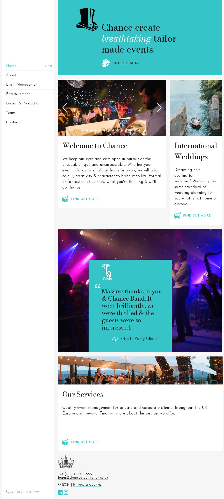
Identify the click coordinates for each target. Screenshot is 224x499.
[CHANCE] (28, 29)
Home (11, 66)
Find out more (125, 63)
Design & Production (23, 103)
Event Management (22, 84)
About (11, 75)
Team (10, 113)
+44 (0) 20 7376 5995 (25, 492)
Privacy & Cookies (87, 485)
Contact (12, 122)
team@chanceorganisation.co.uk (83, 478)
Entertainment (18, 94)
